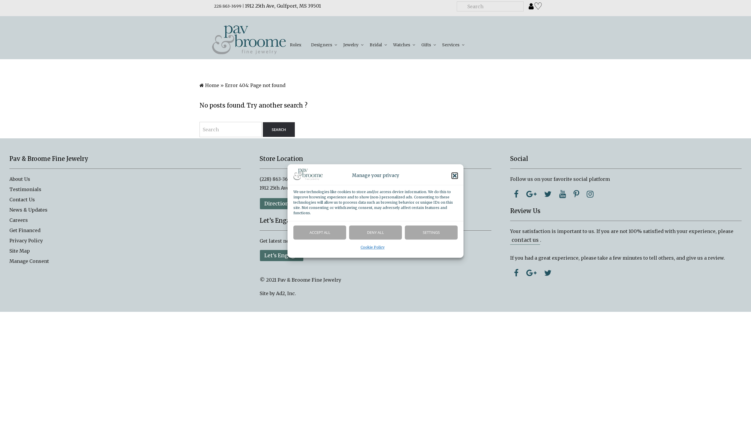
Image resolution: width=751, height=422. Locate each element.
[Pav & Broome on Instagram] (590, 194)
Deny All (375, 232)
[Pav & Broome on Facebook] (516, 194)
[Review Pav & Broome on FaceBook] (516, 273)
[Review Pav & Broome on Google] (531, 273)
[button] (455, 176)
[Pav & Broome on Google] (531, 194)
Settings (431, 232)
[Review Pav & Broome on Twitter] (547, 273)
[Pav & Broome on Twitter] (547, 194)
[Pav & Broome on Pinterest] (576, 194)
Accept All (319, 232)
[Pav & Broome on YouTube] (562, 194)
